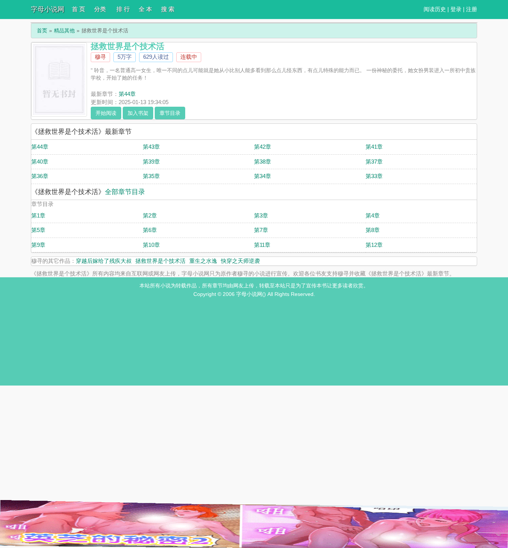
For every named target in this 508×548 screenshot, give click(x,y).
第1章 (38, 215)
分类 (100, 9)
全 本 (145, 9)
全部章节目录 (125, 192)
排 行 (123, 9)
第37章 (374, 161)
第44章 (127, 94)
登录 (456, 9)
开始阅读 (106, 113)
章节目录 (170, 113)
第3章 (261, 215)
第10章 (151, 245)
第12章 (374, 245)
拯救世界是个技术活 (160, 261)
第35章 (151, 176)
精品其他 (64, 30)
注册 (471, 9)
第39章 (151, 161)
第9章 (38, 245)
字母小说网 (47, 9)
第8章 (373, 230)
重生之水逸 (203, 261)
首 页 (78, 9)
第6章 (150, 230)
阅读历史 (435, 9)
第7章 (261, 230)
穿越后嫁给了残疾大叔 (104, 261)
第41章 (374, 147)
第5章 (38, 230)
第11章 (262, 245)
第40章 (39, 161)
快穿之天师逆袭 (240, 261)
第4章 (373, 215)
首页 (42, 30)
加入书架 (138, 113)
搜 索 (167, 9)
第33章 (374, 176)
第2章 (150, 215)
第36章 (39, 176)
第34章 (262, 176)
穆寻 (100, 57)
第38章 (262, 161)
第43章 (151, 147)
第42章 (262, 147)
